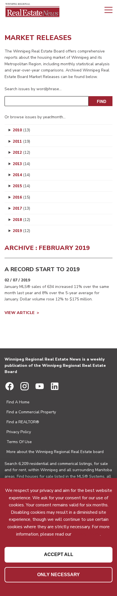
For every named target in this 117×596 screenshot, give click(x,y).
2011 (21, 141)
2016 (21, 197)
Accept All (58, 554)
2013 (21, 164)
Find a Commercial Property (31, 412)
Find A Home (18, 402)
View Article (20, 312)
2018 (21, 219)
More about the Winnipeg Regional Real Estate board (55, 451)
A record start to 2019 (42, 269)
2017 (21, 208)
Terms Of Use (19, 442)
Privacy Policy (19, 432)
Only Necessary (58, 574)
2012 (21, 152)
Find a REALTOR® (23, 422)
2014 (21, 175)
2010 (21, 130)
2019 (21, 230)
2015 (21, 186)
